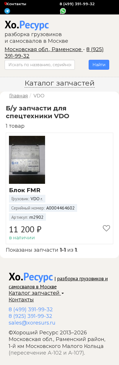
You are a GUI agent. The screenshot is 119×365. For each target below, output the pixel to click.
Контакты (16, 3)
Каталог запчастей (35, 293)
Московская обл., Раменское (44, 49)
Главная (18, 96)
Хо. (27, 24)
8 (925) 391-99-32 (30, 316)
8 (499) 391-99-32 (77, 3)
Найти (98, 64)
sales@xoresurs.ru (32, 323)
